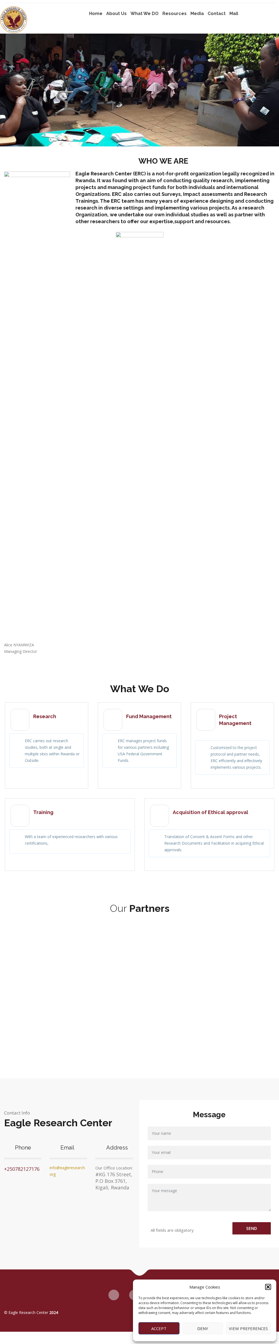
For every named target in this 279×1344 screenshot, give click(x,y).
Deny (202, 1328)
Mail (233, 13)
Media (197, 13)
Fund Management (149, 716)
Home (95, 13)
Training (43, 812)
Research (44, 716)
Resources (174, 13)
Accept (158, 1328)
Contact (217, 13)
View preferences (248, 1328)
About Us (116, 13)
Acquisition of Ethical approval (210, 812)
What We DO (145, 13)
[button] (268, 1287)
